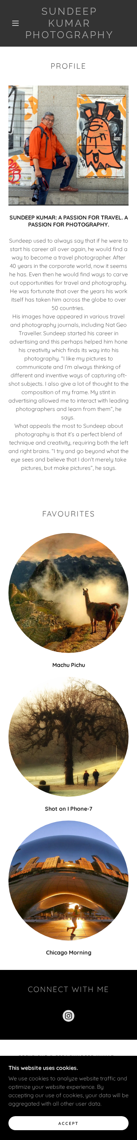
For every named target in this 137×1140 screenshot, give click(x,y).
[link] (69, 23)
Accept (68, 1123)
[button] (15, 23)
